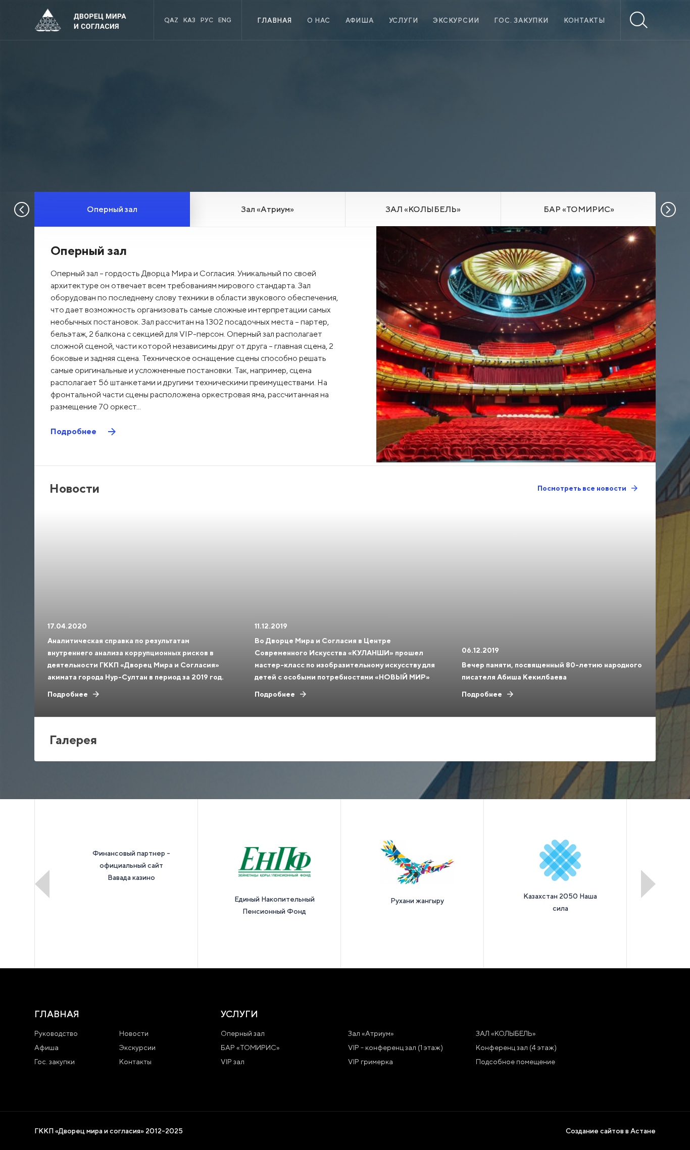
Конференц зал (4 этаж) (516, 1047)
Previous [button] (42, 884)
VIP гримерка (370, 1062)
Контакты (584, 20)
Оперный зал (243, 1033)
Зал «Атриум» (371, 1033)
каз (189, 20)
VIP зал (232, 1062)
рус (207, 20)
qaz (171, 20)
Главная (274, 20)
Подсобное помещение (515, 1062)
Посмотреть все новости (581, 488)
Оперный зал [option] (112, 209)
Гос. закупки (521, 20)
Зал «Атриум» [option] (267, 209)
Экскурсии (456, 20)
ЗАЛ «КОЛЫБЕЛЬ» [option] (423, 209)
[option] (528, 116)
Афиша (360, 20)
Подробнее (73, 431)
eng (224, 20)
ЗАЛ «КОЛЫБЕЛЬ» (506, 1033)
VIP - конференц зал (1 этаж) (395, 1047)
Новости (134, 1033)
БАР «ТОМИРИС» (250, 1047)
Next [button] (648, 884)
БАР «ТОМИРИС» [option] (579, 209)
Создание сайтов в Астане (611, 1131)
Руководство (56, 1033)
